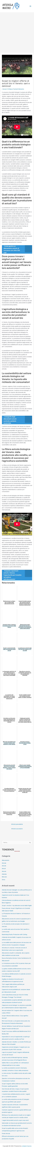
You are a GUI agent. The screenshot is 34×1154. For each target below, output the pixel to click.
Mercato (4, 877)
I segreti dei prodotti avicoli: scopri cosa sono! (15, 1120)
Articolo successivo (17, 828)
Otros (3, 879)
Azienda (4, 874)
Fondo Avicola (6, 1133)
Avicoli (4, 89)
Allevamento (5, 860)
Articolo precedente (17, 824)
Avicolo (4, 871)
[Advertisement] (17, 30)
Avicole (4, 865)
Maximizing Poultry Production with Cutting (14, 934)
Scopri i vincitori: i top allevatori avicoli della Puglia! (17, 905)
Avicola (4, 863)
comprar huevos (26, 1146)
